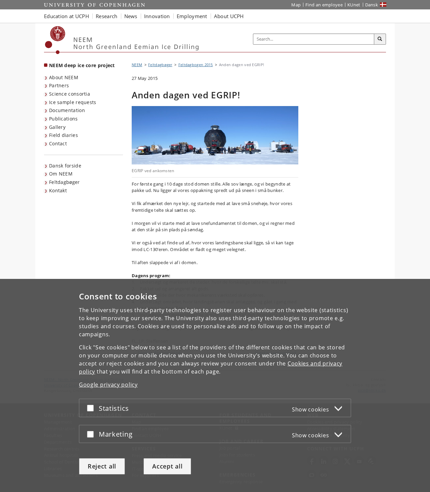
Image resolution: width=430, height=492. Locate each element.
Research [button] (106, 16)
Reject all (102, 466)
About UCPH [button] (229, 16)
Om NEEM (61, 173)
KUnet (353, 5)
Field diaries (63, 135)
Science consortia (69, 94)
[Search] (380, 39)
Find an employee (324, 5)
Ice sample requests (72, 102)
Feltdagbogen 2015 (195, 64)
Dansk (371, 5)
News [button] (130, 16)
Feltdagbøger (64, 182)
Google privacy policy (108, 384)
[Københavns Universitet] (55, 40)
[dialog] (215, 385)
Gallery (57, 127)
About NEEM (63, 77)
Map (296, 5)
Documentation (67, 110)
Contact (58, 143)
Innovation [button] (157, 16)
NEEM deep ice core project (82, 65)
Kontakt (58, 190)
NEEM (137, 64)
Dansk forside (65, 165)
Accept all (167, 466)
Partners (59, 85)
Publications (63, 118)
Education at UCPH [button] (66, 16)
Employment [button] (192, 16)
